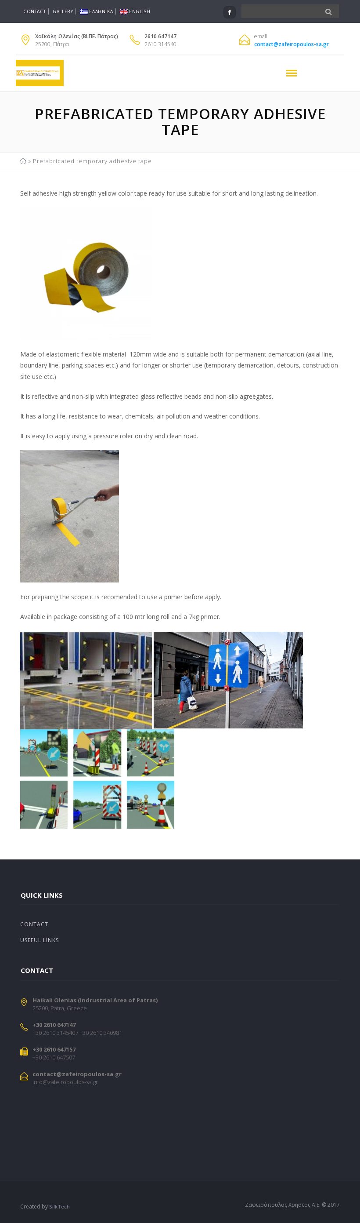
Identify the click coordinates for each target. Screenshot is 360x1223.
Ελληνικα (101, 11)
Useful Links (39, 940)
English (139, 11)
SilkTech (59, 1206)
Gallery (63, 11)
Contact (34, 11)
